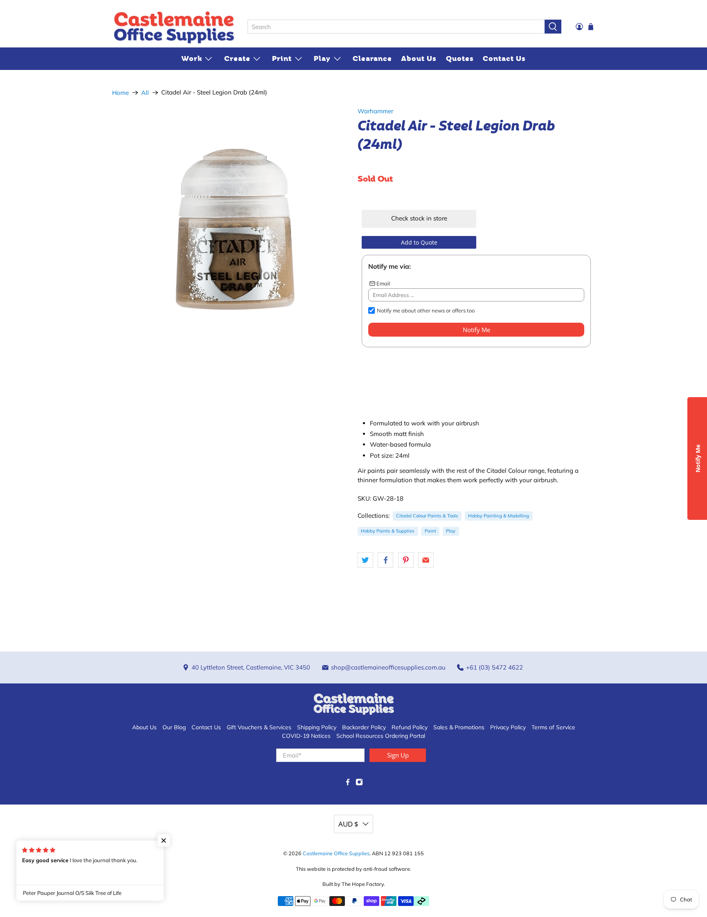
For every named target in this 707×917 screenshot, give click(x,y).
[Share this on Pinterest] (406, 560)
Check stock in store (419, 218)
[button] (164, 840)
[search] (396, 27)
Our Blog (174, 727)
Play (322, 58)
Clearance (372, 58)
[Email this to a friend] (426, 560)
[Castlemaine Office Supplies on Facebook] (347, 783)
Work (191, 58)
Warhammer (375, 111)
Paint (430, 531)
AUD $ (348, 824)
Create (237, 58)
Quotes (460, 58)
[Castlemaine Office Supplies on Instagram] (359, 783)
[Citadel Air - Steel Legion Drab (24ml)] (230, 229)
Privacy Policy (508, 727)
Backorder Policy (364, 727)
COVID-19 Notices (306, 735)
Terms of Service (553, 727)
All (145, 93)
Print (282, 58)
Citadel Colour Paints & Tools (427, 516)
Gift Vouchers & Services (259, 727)
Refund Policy (410, 727)
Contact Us (504, 58)
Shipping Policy (316, 727)
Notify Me (476, 330)
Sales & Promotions (458, 727)
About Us (419, 58)
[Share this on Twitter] (365, 560)
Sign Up (398, 755)
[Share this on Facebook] (385, 560)
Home (120, 93)
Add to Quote (419, 242)
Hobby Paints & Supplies (387, 531)
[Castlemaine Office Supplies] (174, 27)
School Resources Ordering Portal (380, 735)
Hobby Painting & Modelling (498, 516)
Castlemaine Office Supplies (336, 853)
